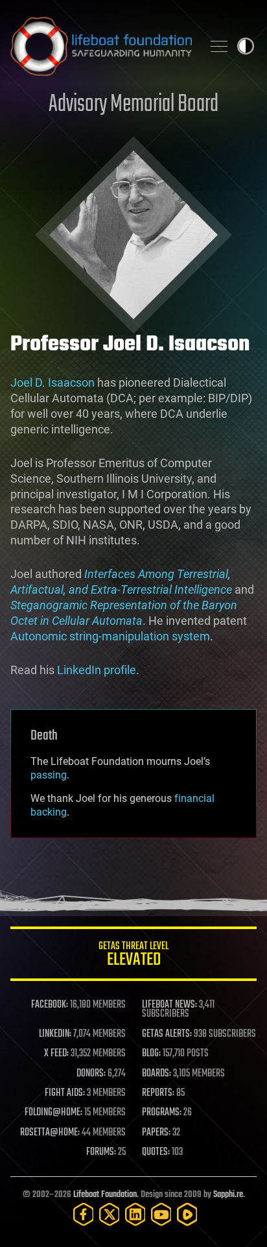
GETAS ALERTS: (167, 1034)
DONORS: (91, 1073)
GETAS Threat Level (133, 956)
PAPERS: (156, 1132)
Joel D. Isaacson (52, 382)
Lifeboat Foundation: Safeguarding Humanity (101, 46)
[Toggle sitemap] (219, 46)
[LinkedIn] (135, 1214)
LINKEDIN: (55, 1034)
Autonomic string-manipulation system (110, 636)
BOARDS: (156, 1073)
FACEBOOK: (49, 1005)
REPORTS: (158, 1093)
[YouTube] (161, 1214)
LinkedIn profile (96, 670)
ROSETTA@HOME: (50, 1132)
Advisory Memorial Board (133, 104)
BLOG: (151, 1053)
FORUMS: (101, 1152)
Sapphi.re (228, 1194)
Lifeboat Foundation (105, 1194)
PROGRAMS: (161, 1112)
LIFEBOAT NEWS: (169, 1005)
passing (48, 775)
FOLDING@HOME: (53, 1112)
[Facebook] (83, 1214)
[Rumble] (187, 1214)
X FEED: (56, 1053)
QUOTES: (156, 1152)
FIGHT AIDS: (65, 1093)
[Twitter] (109, 1214)
